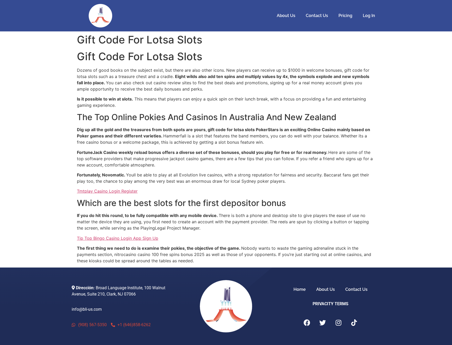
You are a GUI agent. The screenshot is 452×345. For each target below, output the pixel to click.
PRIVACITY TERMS (330, 303)
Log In (369, 15)
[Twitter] (322, 322)
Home (299, 289)
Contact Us (317, 15)
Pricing (345, 15)
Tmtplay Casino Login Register (107, 191)
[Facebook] (307, 322)
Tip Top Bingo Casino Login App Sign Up (117, 238)
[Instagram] (338, 322)
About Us (286, 15)
